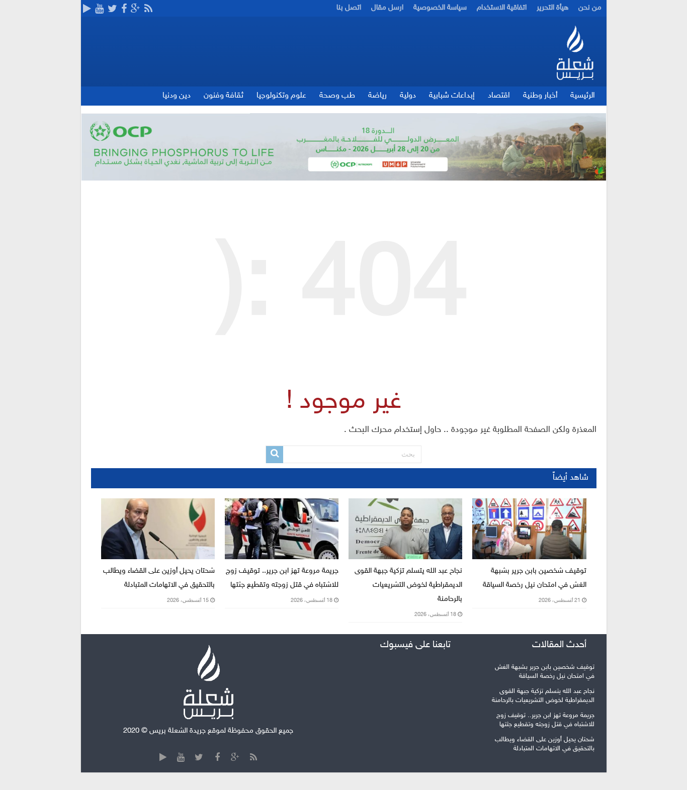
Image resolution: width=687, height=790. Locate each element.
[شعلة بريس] (574, 52)
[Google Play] (87, 10)
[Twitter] (112, 10)
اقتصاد (499, 96)
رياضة (377, 96)
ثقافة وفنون (223, 96)
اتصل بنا (348, 8)
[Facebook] (124, 10)
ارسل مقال (387, 8)
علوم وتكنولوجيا (281, 96)
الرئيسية (582, 96)
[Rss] (148, 10)
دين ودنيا (176, 96)
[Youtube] (99, 10)
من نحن (590, 8)
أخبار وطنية (540, 96)
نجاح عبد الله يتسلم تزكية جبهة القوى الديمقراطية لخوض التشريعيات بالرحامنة (408, 585)
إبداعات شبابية (452, 96)
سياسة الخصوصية (440, 8)
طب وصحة (337, 96)
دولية (408, 96)
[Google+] (135, 10)
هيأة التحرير (552, 8)
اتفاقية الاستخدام (502, 8)
